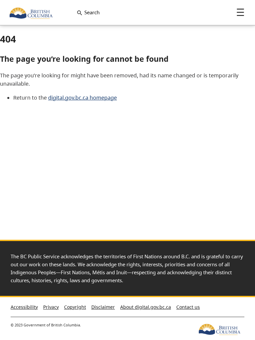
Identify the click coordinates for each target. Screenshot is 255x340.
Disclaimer (103, 307)
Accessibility (24, 307)
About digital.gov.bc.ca (145, 307)
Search (92, 12)
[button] (238, 303)
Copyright (75, 307)
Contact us (188, 307)
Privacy (51, 307)
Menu (240, 12)
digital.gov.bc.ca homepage (82, 97)
